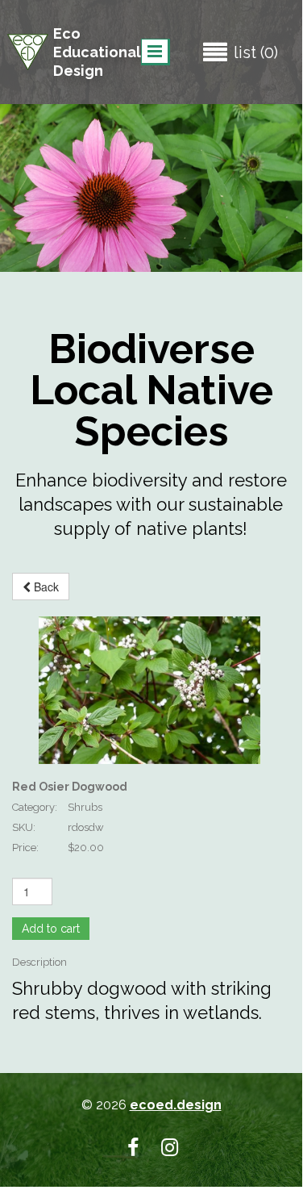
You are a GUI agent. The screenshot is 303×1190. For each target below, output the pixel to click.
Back (45, 586)
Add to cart (51, 928)
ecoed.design (176, 1105)
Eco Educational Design (97, 52)
